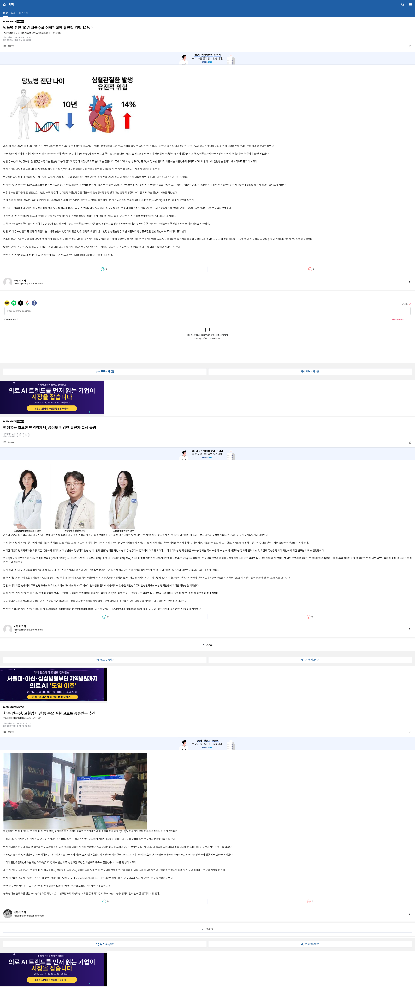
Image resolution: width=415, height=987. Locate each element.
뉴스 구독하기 (103, 371)
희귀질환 (23, 13)
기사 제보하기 (308, 371)
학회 (13, 13)
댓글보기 (210, 644)
